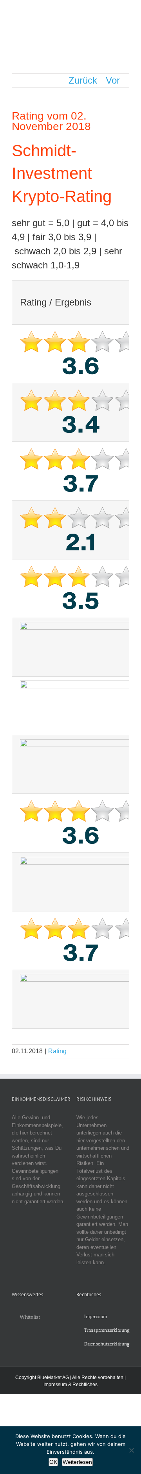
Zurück (83, 80)
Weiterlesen (77, 1462)
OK (53, 1462)
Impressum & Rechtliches (70, 1384)
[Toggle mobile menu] (126, 12)
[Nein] (131, 1450)
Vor (113, 80)
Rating (57, 1051)
